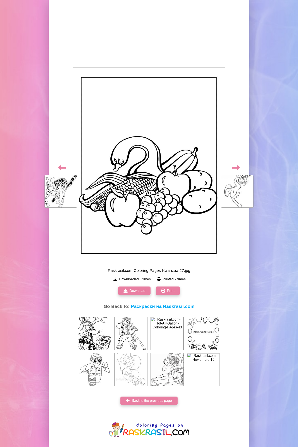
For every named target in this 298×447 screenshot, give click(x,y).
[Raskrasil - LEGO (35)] (94, 369)
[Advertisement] (149, 35)
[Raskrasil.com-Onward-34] (130, 333)
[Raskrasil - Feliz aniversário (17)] (203, 333)
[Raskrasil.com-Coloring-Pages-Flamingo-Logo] (167, 369)
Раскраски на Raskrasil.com (163, 306)
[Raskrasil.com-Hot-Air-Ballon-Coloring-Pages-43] (167, 333)
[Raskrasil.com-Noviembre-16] (203, 369)
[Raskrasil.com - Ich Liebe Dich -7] (130, 369)
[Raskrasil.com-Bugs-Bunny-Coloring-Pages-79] (94, 333)
